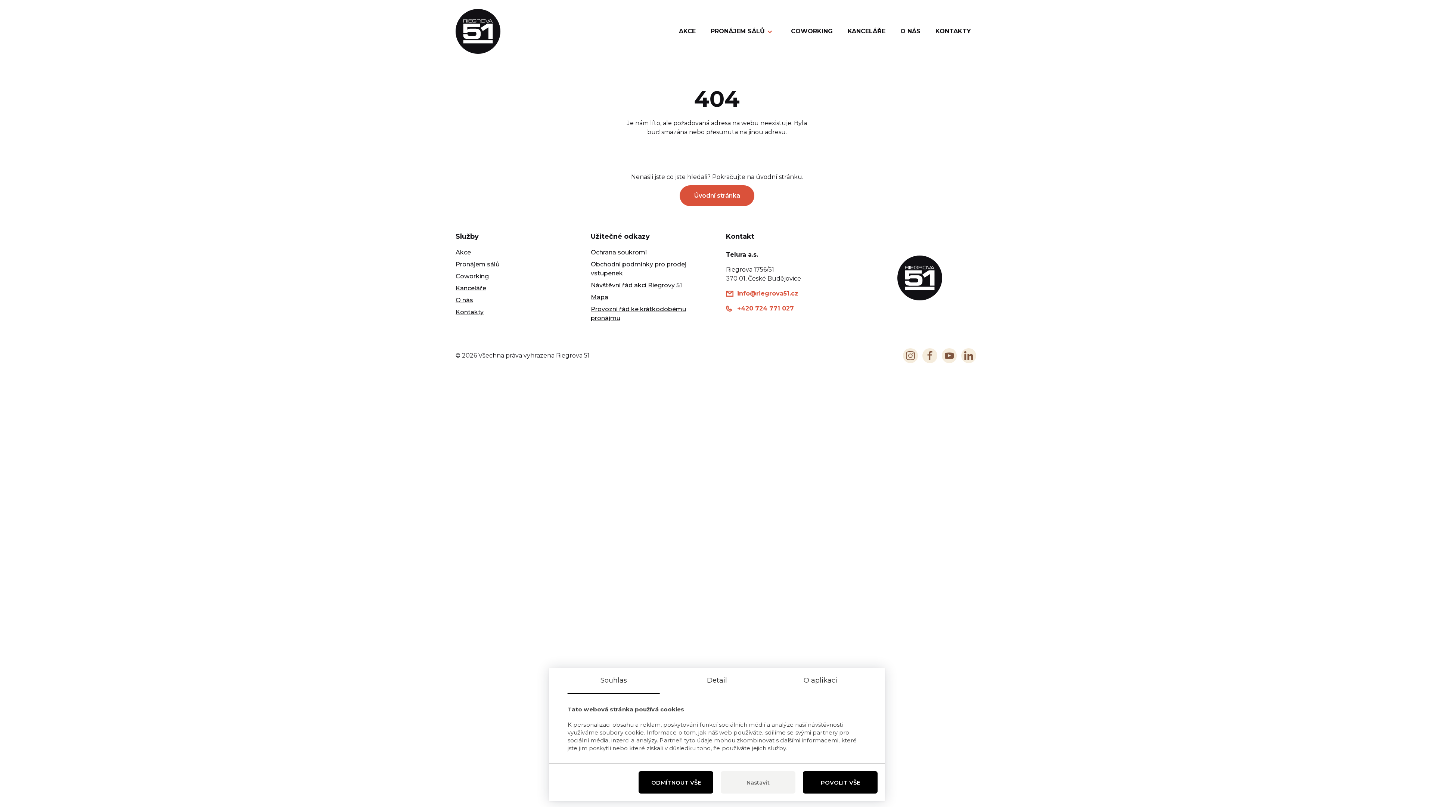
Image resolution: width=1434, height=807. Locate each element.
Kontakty (953, 31)
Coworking (812, 31)
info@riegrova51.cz (767, 293)
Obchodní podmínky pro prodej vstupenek (638, 269)
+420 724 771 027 (765, 308)
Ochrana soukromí (619, 252)
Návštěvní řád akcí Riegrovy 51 (636, 285)
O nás (910, 31)
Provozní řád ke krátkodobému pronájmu (638, 314)
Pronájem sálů (738, 31)
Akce (687, 31)
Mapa (599, 297)
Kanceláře (866, 31)
